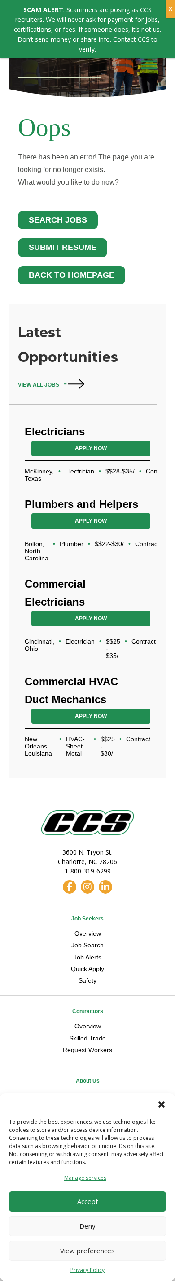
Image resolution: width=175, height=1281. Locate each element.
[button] (161, 1104)
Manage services (85, 1178)
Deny (87, 1225)
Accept (87, 1201)
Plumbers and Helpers (81, 504)
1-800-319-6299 (88, 871)
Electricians (55, 432)
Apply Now (91, 448)
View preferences (87, 1250)
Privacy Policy (87, 1270)
